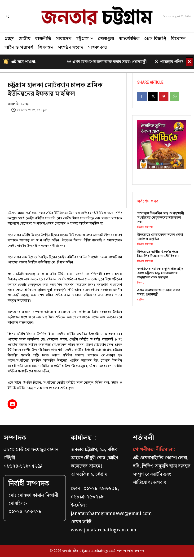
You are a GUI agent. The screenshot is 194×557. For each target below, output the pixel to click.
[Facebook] (142, 96)
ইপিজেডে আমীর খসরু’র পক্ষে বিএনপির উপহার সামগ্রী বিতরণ (158, 254)
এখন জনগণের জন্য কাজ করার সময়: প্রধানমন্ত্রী (100, 62)
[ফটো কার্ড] (12, 404)
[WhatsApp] (174, 96)
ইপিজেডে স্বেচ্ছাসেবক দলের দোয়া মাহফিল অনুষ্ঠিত (160, 237)
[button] (7, 16)
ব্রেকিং (140, 300)
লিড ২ (140, 282)
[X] (153, 96)
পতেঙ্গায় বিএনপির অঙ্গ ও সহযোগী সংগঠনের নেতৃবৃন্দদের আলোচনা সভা (160, 218)
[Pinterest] (163, 96)
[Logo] (97, 16)
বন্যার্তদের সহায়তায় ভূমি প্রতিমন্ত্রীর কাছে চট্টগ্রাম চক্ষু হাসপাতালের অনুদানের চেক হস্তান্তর (160, 273)
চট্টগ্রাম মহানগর (145, 227)
